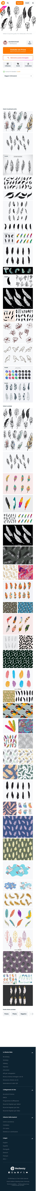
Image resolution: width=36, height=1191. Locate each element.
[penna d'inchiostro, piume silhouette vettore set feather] (9, 340)
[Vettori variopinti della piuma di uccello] (17, 770)
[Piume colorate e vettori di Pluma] (11, 250)
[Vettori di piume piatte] (17, 521)
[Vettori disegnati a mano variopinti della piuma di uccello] (17, 1130)
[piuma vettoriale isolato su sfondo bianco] (9, 293)
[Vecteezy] (3, 3)
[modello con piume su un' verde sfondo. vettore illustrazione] (17, 750)
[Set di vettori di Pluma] (10, 1181)
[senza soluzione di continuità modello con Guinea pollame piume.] (17, 1153)
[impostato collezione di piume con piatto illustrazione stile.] (17, 541)
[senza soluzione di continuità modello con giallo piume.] (17, 1028)
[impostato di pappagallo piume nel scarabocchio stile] (10, 829)
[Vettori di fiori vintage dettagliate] (17, 370)
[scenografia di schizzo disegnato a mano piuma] (17, 164)
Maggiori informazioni (11, 75)
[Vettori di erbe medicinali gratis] (11, 306)
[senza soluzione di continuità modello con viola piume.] (17, 1006)
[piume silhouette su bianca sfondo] (11, 800)
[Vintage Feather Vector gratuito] (17, 1109)
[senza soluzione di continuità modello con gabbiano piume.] (10, 683)
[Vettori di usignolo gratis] (17, 392)
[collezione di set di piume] (9, 238)
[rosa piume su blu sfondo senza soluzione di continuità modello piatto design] (10, 973)
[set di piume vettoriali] (17, 282)
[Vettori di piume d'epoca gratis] (17, 120)
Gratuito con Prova (18, 50)
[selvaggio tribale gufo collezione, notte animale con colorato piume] (11, 987)
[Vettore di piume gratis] (17, 142)
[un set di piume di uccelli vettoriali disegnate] (17, 182)
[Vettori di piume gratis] (17, 456)
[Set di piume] (17, 210)
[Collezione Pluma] (17, 429)
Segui (29, 43)
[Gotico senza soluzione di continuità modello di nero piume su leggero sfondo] (10, 733)
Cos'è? (18, 71)
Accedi (27, 3)
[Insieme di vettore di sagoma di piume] (17, 267)
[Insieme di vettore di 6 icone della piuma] (17, 323)
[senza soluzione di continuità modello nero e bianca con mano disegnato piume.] (17, 605)
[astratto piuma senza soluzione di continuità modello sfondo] (10, 637)
